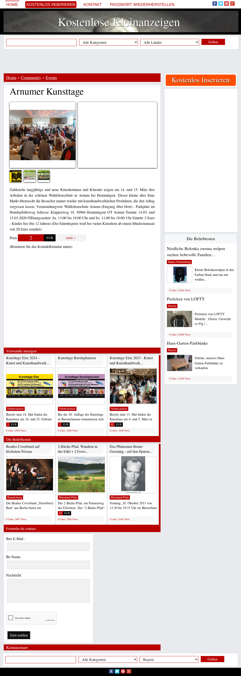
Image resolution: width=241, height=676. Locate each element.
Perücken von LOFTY (186, 299)
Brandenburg (14, 497)
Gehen (213, 41)
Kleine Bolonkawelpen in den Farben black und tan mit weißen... (214, 274)
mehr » (71, 237)
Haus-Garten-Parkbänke (187, 343)
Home (12, 4)
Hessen (172, 306)
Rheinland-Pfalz (68, 497)
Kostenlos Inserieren (50, 4)
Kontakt (93, 4)
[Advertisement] (120, 61)
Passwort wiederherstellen (142, 4)
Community (31, 77)
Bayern (172, 350)
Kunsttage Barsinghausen (77, 357)
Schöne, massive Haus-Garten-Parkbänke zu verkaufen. (210, 363)
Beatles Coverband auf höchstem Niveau (23, 449)
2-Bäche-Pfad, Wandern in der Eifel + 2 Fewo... (77, 449)
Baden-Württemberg (179, 262)
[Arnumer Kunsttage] (33, 174)
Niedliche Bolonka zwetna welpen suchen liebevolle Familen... (196, 251)
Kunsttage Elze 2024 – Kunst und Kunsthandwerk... (27, 360)
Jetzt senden (19, 634)
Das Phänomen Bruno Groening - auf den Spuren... (131, 449)
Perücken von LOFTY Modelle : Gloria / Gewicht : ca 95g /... (214, 319)
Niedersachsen (15, 408)
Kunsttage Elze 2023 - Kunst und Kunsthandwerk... (131, 360)
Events (51, 77)
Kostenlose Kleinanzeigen (119, 21)
